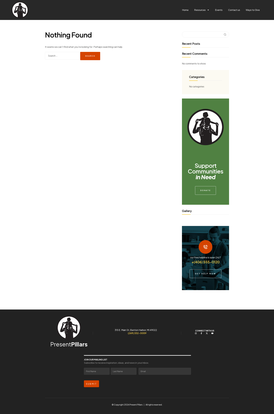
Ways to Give (253, 9)
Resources (200, 9)
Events (218, 9)
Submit (91, 383)
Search (225, 34)
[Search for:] (62, 55)
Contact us (234, 9)
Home (185, 9)
